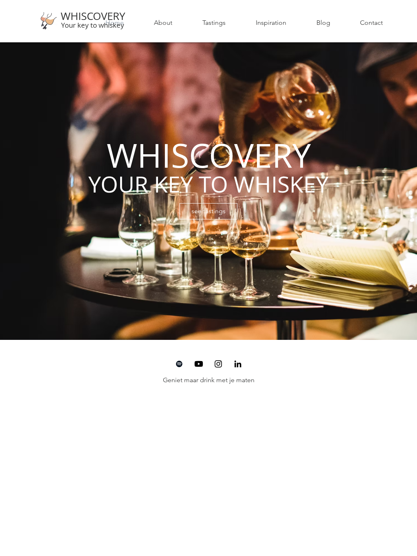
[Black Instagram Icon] (218, 364)
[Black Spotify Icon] (179, 364)
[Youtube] (199, 364)
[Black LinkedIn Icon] (238, 364)
